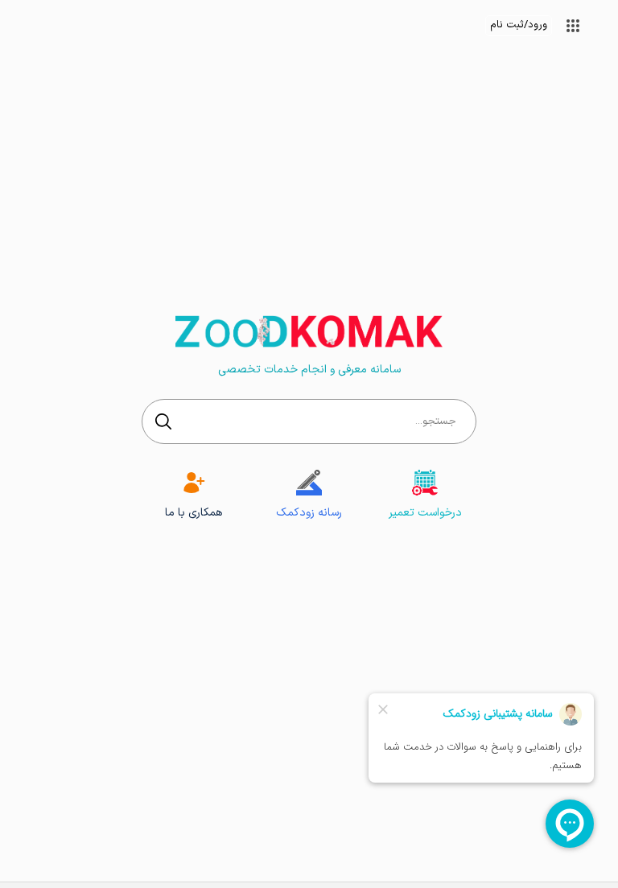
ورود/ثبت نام (518, 25)
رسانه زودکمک (309, 512)
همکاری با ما (193, 512)
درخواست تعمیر (425, 512)
